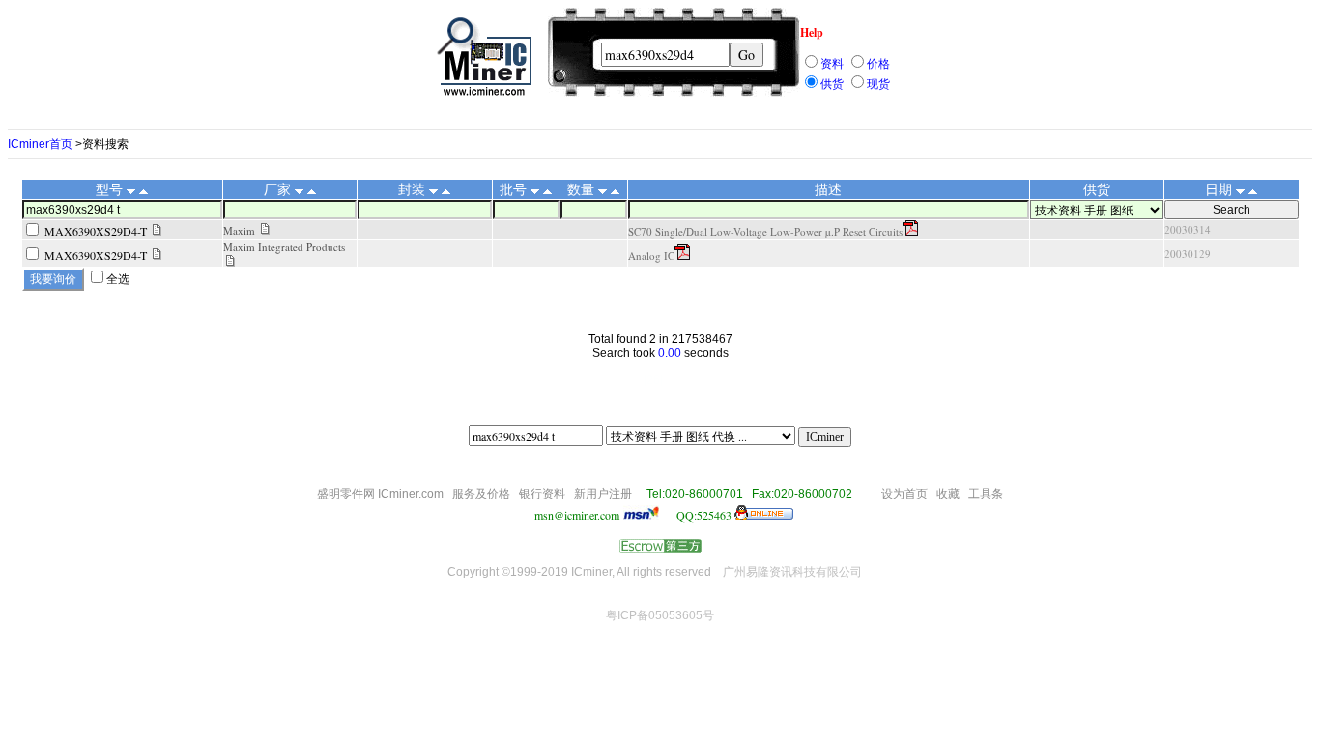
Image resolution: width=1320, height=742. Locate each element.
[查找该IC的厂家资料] (265, 230)
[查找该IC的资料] (157, 231)
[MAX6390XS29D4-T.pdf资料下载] (910, 231)
